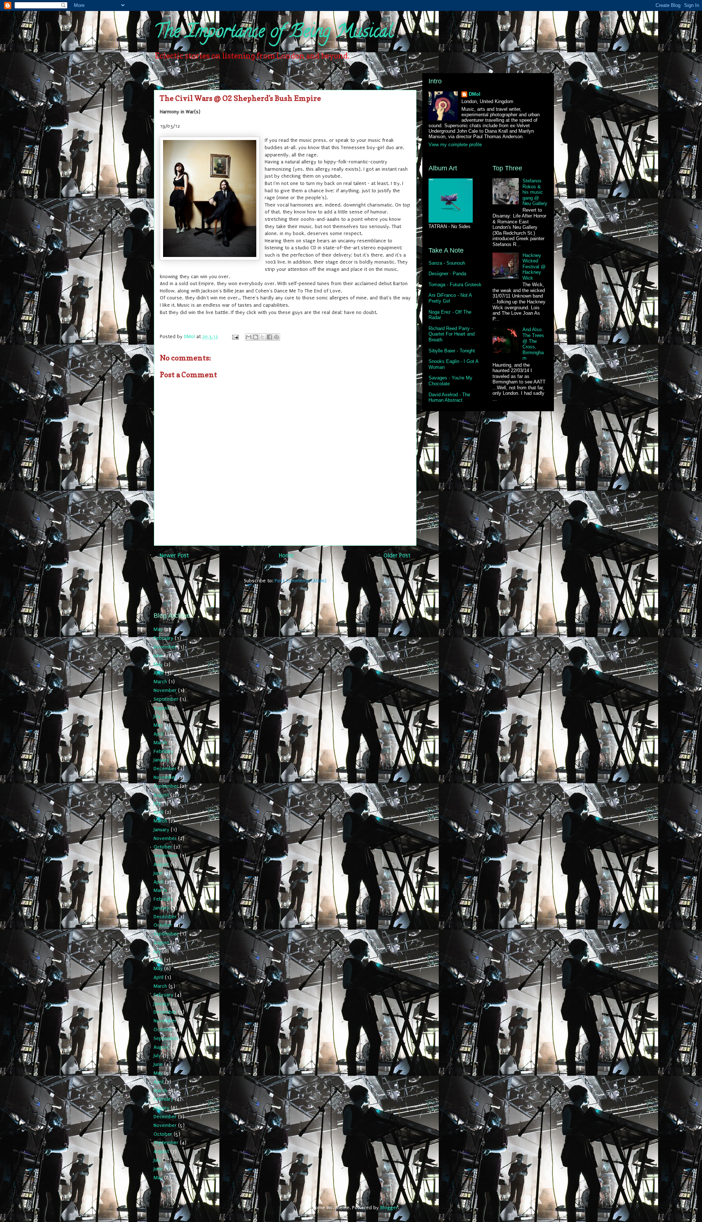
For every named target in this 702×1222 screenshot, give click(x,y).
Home (286, 555)
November (165, 647)
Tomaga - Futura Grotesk (455, 284)
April (158, 673)
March (160, 681)
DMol (474, 94)
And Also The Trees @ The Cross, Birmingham (533, 344)
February (163, 638)
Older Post (397, 555)
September (166, 699)
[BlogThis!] (255, 337)
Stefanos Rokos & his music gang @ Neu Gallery (534, 192)
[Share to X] (262, 337)
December (165, 768)
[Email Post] (235, 336)
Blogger (389, 1207)
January (161, 760)
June (158, 655)
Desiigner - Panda (447, 273)
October (163, 847)
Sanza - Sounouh (447, 263)
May (158, 629)
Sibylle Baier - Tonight (452, 350)
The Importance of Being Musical (273, 33)
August (161, 708)
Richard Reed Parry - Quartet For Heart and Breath (452, 334)
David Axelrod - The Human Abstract (449, 397)
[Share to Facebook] (269, 337)
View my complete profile (455, 144)
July (157, 716)
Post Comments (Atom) (301, 580)
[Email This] (248, 337)
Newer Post (174, 555)
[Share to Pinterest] (276, 337)
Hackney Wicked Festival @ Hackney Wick (534, 267)
